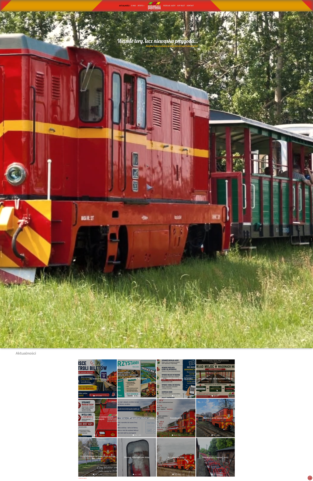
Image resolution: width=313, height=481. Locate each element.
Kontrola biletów (98, 379)
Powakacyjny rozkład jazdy (215, 457)
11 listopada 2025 (176, 457)
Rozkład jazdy (169, 5)
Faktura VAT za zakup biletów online (136, 418)
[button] (310, 478)
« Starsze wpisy (82, 478)
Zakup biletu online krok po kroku (176, 379)
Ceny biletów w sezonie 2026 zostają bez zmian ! (97, 457)
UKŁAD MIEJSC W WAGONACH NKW (215, 379)
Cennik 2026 (176, 418)
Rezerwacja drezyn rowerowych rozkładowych (97, 418)
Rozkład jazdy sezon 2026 (215, 418)
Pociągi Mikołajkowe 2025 (136, 457)
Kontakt (190, 5)
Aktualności (124, 5)
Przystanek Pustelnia (137, 379)
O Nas (133, 5)
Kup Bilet (181, 5)
